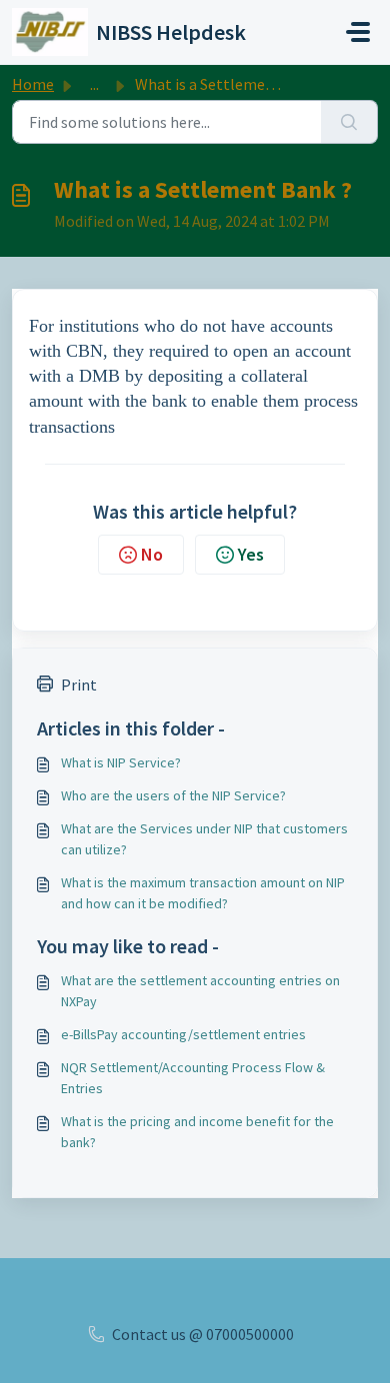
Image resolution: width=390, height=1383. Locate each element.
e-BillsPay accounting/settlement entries (183, 1034)
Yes (251, 554)
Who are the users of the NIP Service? (173, 795)
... (94, 84)
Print (79, 684)
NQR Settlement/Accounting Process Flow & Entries (193, 1077)
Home (33, 84)
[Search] (349, 122)
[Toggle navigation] (358, 32)
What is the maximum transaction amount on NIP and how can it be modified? (203, 892)
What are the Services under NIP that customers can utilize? (204, 838)
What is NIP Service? (121, 762)
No (152, 554)
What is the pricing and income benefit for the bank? (197, 1131)
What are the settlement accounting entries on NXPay (200, 990)
